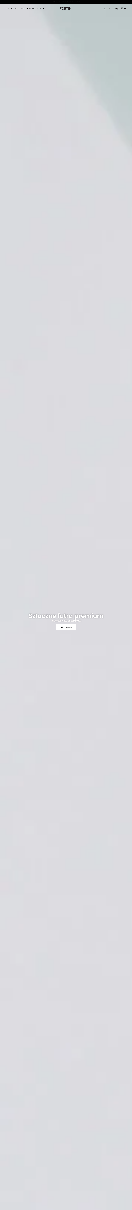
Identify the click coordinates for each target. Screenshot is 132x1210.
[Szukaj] (110, 8)
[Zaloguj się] (105, 8)
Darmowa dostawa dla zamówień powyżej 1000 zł (66, 2)
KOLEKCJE (40, 8)
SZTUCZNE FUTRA (11, 8)
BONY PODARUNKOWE (27, 8)
